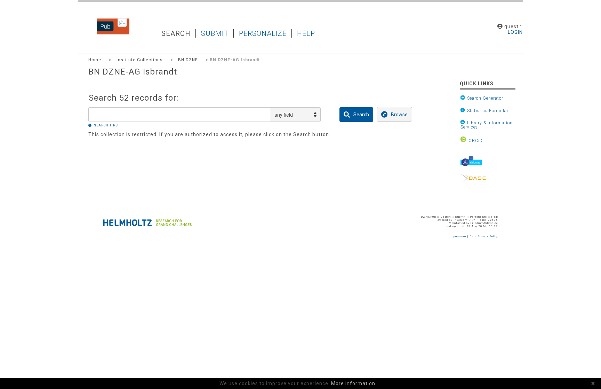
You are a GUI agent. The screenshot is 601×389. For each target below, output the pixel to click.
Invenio (459, 219)
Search (176, 33)
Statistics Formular (486, 110)
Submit (215, 33)
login (515, 32)
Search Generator (484, 98)
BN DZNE (188, 59)
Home (94, 59)
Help (306, 33)
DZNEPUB (107, 33)
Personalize (263, 33)
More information (353, 383)
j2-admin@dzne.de (484, 223)
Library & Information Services (486, 124)
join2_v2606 (488, 219)
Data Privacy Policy (484, 236)
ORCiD (474, 140)
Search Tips (106, 125)
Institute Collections (140, 59)
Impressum (457, 236)
